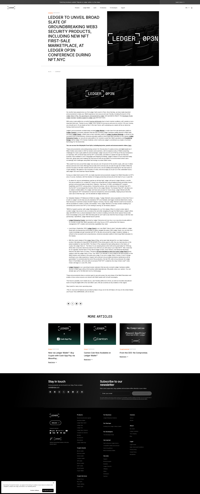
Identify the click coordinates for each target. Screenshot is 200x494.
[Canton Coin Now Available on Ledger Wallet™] (100, 334)
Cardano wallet (81, 458)
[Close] (53, 483)
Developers (106, 473)
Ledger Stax (80, 425)
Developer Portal (127, 116)
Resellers (105, 464)
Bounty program (107, 461)
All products (80, 440)
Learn (95, 7)
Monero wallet (80, 463)
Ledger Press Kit (107, 466)
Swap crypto (80, 486)
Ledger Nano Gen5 (81, 422)
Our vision (132, 428)
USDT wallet (80, 465)
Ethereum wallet (81, 453)
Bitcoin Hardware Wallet (109, 450)
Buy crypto (79, 481)
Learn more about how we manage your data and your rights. (134, 398)
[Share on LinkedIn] (76, 303)
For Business (103, 7)
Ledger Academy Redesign (115, 134)
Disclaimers (132, 454)
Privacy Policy (133, 449)
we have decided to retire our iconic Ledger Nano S (113, 251)
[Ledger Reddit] (50, 392)
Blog (49, 71)
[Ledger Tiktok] (77, 392)
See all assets (80, 468)
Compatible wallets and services (111, 445)
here (129, 145)
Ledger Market (100, 130)
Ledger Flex (80, 427)
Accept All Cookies (48, 490)
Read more (51, 362)
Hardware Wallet (81, 420)
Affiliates (105, 468)
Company (50, 12)
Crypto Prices (80, 479)
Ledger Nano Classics (82, 430)
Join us (131, 418)
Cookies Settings (34, 490)
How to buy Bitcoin (108, 448)
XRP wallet (79, 460)
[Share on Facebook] (68, 303)
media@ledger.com (53, 387)
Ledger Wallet (86, 7)
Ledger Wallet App (81, 442)
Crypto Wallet (80, 470)
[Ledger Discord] (82, 392)
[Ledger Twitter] (64, 392)
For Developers (113, 7)
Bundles (79, 435)
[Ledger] (11, 7)
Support (123, 7)
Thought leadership (124, 349)
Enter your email (107, 393)
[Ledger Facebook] (55, 392)
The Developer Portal (108, 434)
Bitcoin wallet (80, 451)
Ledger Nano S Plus (72, 116)
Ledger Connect (71, 118)
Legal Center (133, 444)
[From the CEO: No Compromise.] (136, 334)
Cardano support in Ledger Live (86, 118)
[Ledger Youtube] (68, 392)
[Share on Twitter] (72, 303)
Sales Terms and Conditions (137, 447)
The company (133, 433)
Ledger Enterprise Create (77, 220)
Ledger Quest (77, 134)
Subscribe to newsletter (141, 393)
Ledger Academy (134, 431)
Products (77, 7)
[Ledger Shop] (191, 8)
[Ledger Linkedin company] (73, 392)
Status (104, 471)
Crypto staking (80, 484)
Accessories (80, 437)
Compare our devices (82, 432)
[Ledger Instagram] (59, 392)
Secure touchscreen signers (84, 418)
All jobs (131, 420)
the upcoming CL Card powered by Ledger (91, 116)
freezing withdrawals (95, 121)
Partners (105, 476)
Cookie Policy (133, 452)
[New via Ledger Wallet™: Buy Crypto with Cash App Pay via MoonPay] (64, 334)
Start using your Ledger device (111, 443)
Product (50, 349)
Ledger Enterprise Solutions (110, 418)
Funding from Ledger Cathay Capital (112, 426)
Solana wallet (80, 456)
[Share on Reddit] (80, 303)
